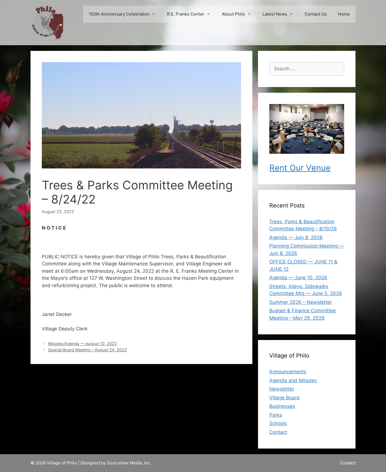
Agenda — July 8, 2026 (296, 237)
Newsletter (281, 389)
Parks (275, 415)
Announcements (287, 371)
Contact (278, 432)
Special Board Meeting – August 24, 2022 (87, 349)
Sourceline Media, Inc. (129, 462)
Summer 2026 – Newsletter (300, 302)
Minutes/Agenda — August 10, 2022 (82, 343)
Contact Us (316, 14)
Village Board (284, 397)
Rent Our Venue (300, 168)
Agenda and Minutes (293, 380)
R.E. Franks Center (185, 14)
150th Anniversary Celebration (119, 14)
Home (344, 14)
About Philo (233, 14)
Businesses (282, 406)
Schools (278, 423)
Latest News (275, 14)
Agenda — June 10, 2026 (298, 277)
